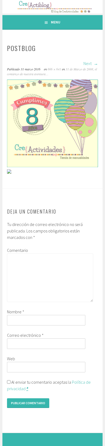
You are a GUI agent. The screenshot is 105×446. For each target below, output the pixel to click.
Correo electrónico (25, 335)
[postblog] (52, 165)
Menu (55, 22)
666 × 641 (54, 69)
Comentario (17, 250)
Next (87, 63)
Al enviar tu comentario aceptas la (49, 385)
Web (11, 358)
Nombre (15, 311)
